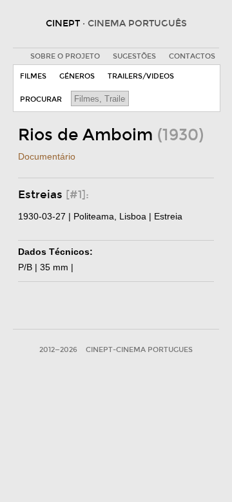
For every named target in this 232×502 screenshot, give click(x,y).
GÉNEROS (77, 76)
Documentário (46, 156)
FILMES (33, 76)
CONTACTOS (192, 56)
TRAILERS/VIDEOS (141, 76)
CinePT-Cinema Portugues (139, 350)
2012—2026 (58, 350)
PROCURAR (41, 99)
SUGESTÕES (134, 56)
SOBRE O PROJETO (65, 56)
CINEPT (116, 23)
